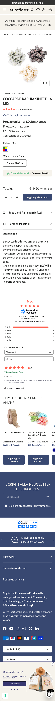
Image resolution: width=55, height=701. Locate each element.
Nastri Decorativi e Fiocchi (40, 35)
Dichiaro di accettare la (30, 505)
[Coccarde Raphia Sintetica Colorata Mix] (38, 418)
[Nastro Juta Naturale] (14, 418)
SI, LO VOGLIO (15, 684)
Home (5, 35)
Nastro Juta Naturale (13, 432)
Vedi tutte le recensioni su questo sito (29, 321)
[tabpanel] (27, 264)
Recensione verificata (14, 372)
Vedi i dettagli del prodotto (18, 115)
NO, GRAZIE (14, 689)
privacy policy (43, 505)
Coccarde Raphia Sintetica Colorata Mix (37, 435)
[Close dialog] (52, 664)
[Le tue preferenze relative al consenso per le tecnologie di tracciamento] (5, 696)
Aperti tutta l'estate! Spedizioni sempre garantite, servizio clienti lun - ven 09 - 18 (28, 22)
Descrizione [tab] (10, 233)
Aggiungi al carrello (37, 197)
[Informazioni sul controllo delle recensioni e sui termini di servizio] (43, 316)
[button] (50, 10)
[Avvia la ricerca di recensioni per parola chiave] (51, 359)
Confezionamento (18, 35)
